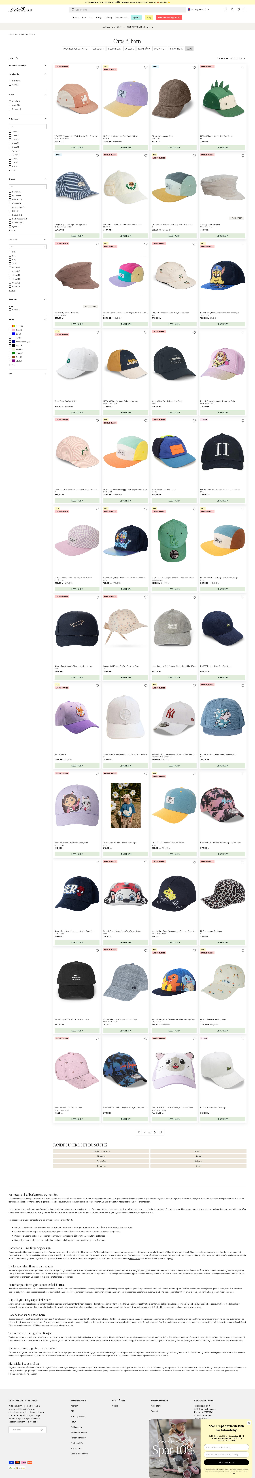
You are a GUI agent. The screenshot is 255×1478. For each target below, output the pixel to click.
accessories (134, 1258)
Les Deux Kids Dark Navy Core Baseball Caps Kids (220, 489)
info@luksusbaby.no (203, 1415)
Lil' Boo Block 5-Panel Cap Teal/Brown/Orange (219, 578)
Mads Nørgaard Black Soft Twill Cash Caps (72, 1019)
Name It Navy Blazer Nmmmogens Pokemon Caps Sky (173, 1019)
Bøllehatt (198, 1151)
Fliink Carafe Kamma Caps (162, 136)
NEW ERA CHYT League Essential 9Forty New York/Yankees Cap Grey (179, 754)
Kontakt (74, 1405)
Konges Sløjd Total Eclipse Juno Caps (167, 401)
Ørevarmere (101, 1166)
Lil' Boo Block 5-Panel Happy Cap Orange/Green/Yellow (125, 489)
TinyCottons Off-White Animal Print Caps (119, 843)
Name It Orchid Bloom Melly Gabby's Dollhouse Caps (172, 1108)
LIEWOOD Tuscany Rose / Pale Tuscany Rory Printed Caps (78, 136)
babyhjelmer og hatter (48, 1276)
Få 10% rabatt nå (226, 1462)
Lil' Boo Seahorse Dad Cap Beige (213, 1019)
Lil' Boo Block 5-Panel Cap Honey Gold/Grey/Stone (172, 224)
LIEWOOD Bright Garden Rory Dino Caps (216, 136)
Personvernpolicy (78, 1437)
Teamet (154, 1411)
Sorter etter (222, 58)
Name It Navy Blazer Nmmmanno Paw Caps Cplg (219, 313)
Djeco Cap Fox (60, 754)
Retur (73, 1421)
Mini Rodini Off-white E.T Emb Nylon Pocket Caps (122, 224)
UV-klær (36, 1325)
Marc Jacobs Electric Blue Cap (164, 489)
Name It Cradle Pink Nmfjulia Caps (68, 1108)
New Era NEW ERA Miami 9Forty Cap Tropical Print (220, 843)
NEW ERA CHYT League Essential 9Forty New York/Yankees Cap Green (180, 578)
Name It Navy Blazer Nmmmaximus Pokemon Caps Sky (173, 931)
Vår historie (156, 1405)
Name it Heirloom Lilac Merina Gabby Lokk (71, 843)
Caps (33, 34)
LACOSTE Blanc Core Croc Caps (213, 1108)
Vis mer (12, 170)
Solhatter (198, 1161)
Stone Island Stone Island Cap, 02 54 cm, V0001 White (125, 754)
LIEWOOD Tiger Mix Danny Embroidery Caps (120, 401)
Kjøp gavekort (77, 1448)
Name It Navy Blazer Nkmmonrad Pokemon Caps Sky (124, 578)
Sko (91, 17)
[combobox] (127, 10)
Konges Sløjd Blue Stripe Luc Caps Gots (71, 224)
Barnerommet (121, 17)
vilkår (39, 1412)
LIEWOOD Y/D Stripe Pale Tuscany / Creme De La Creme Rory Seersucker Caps (86, 489)
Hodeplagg (25, 34)
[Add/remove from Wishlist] (97, 67)
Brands (76, 17)
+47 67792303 (207, 1412)
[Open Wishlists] (238, 9)
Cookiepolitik (77, 1443)
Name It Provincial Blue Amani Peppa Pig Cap (218, 754)
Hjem (10, 34)
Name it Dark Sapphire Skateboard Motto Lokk (74, 666)
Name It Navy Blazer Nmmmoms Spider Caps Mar (74, 931)
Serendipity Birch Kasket (210, 224)
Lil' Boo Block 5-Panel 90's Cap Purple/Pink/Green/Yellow (126, 313)
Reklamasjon (76, 1427)
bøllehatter (13, 1373)
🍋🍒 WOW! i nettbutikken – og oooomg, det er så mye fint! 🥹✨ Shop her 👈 (128, 2)
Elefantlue (101, 1156)
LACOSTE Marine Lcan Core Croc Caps (215, 666)
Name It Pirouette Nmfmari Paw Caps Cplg (217, 401)
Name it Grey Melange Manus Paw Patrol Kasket (122, 931)
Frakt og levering (78, 1416)
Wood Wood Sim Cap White (65, 401)
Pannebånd (101, 1161)
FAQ (72, 1411)
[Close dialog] (249, 1423)
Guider (115, 1405)
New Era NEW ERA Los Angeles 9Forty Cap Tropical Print (126, 1108)
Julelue (198, 1156)
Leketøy (108, 17)
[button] (244, 9)
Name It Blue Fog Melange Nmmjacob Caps (120, 1019)
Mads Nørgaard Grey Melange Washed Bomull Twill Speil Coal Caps (178, 666)
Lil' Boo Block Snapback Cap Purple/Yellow (120, 136)
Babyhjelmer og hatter (101, 1151)
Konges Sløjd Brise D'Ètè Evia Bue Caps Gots (121, 666)
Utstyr (99, 17)
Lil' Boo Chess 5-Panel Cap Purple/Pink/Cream (73, 578)
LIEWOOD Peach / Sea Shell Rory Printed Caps (170, 313)
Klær (84, 17)
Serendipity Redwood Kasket (66, 313)
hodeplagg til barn (126, 1201)
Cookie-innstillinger (79, 1453)
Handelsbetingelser (79, 1432)
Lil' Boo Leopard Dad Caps (211, 931)
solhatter (231, 1370)
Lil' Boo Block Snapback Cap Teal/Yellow (168, 843)
